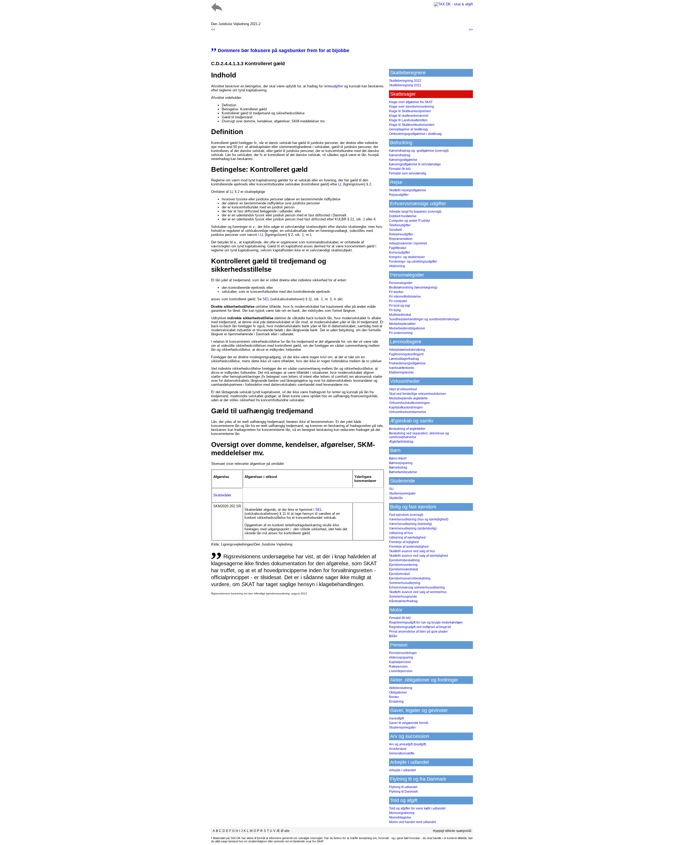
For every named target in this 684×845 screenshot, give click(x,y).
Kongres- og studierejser (407, 257)
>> (471, 30)
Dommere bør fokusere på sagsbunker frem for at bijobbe (280, 50)
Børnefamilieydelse (403, 472)
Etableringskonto (401, 372)
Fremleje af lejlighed (404, 542)
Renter (394, 697)
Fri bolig (395, 310)
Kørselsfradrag (399, 155)
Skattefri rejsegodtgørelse (407, 190)
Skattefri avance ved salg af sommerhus (418, 592)
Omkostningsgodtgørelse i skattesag (415, 134)
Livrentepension (401, 671)
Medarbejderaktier (402, 324)
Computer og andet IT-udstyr (409, 221)
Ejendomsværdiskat (403, 569)
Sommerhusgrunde (403, 596)
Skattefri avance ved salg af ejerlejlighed (418, 556)
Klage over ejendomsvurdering (411, 106)
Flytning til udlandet (403, 787)
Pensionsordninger (403, 653)
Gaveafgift (396, 718)
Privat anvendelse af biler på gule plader (418, 631)
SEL (266, 299)
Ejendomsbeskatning (404, 560)
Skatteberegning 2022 (405, 81)
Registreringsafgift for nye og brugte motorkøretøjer (426, 622)
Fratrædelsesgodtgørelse (407, 363)
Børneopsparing (401, 463)
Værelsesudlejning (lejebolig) (410, 524)
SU (391, 489)
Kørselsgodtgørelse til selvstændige (415, 164)
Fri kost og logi (399, 305)
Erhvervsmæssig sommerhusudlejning (417, 587)
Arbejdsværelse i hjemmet (408, 243)
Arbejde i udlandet (402, 770)
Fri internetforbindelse (405, 296)
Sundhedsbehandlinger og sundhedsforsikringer (424, 319)
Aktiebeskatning (400, 688)
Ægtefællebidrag (401, 441)
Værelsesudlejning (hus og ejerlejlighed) (418, 519)
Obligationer (398, 692)
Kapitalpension (400, 662)
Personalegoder (401, 283)
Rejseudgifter (399, 195)
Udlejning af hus (401, 533)
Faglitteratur (397, 248)
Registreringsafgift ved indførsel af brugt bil (420, 627)
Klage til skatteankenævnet (408, 116)
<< (213, 30)
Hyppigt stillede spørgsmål (452, 831)
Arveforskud (397, 749)
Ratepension (398, 666)
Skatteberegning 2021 (405, 85)
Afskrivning (397, 266)
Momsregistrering (401, 813)
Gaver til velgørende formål (408, 723)
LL (340, 184)
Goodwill (395, 230)
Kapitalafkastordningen (406, 407)
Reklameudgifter (401, 234)
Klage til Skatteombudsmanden (411, 125)
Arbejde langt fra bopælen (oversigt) (415, 211)
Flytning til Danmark (403, 791)
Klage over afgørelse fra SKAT (411, 102)
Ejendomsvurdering (403, 565)
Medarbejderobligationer (407, 328)
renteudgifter (333, 86)
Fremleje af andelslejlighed (409, 546)
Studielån (396, 498)
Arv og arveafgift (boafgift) (407, 744)
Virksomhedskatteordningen (409, 403)
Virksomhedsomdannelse (407, 412)
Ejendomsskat (399, 574)
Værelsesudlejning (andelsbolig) (413, 528)
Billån (393, 636)
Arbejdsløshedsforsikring (407, 350)
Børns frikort (397, 458)
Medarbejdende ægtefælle (408, 398)
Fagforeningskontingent (406, 354)
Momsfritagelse (400, 817)
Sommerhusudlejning (404, 583)
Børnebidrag (398, 467)
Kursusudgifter (399, 252)
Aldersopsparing (401, 657)
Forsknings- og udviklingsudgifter (413, 261)
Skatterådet (222, 495)
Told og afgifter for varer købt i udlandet (417, 808)
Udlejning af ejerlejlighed (407, 537)
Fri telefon (396, 292)
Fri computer (398, 301)
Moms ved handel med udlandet (412, 822)
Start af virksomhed (403, 389)
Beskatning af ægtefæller (407, 429)
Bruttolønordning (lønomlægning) (413, 287)
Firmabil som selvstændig (407, 173)
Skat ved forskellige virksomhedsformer (417, 394)
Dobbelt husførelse (403, 216)
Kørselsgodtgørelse (403, 160)
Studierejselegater (402, 493)
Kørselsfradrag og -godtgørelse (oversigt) (419, 151)
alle (287, 831)
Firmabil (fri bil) (400, 169)
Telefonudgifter (400, 225)
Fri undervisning (401, 333)
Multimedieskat (400, 315)
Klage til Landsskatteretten (408, 120)
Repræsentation (401, 239)
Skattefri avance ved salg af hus (412, 551)
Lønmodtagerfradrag (404, 359)
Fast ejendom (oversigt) (406, 515)
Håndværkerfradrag (403, 601)
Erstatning (396, 701)
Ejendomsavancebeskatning (409, 578)
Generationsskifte (401, 753)
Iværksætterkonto (401, 368)
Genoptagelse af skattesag (408, 129)
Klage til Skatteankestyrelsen (410, 111)
